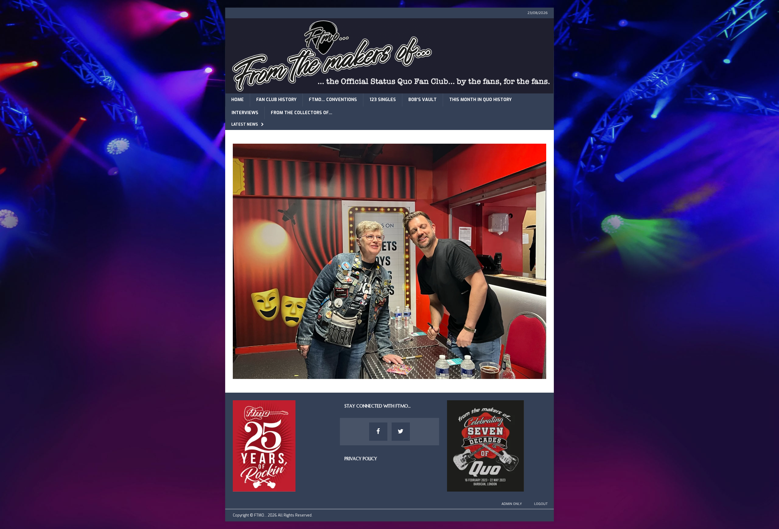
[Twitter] (401, 431)
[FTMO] (389, 90)
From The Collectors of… (301, 113)
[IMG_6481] (389, 375)
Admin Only (511, 504)
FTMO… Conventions (333, 100)
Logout (541, 504)
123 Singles (382, 100)
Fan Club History (276, 100)
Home (237, 100)
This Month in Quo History (480, 100)
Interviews (245, 113)
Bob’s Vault (422, 100)
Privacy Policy (360, 458)
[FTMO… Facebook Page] (378, 431)
